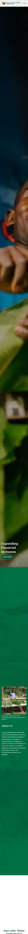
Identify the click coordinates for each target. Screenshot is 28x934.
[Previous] (12, 564)
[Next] (16, 564)
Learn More (7, 557)
